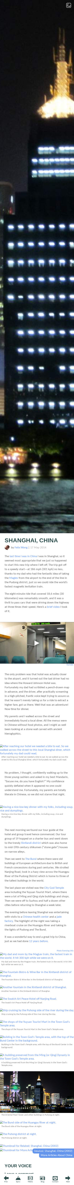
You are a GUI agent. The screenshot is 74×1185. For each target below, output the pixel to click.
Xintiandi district (31, 843)
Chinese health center (36, 916)
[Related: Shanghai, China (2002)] (29, 1146)
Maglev (13, 578)
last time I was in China (23, 556)
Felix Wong (21, 547)
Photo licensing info (65, 951)
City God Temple (54, 887)
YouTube (69, 665)
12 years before (38, 941)
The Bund (30, 859)
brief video (53, 606)
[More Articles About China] (26, 1150)
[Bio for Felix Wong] (7, 549)
